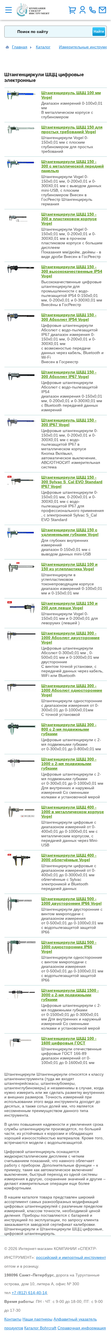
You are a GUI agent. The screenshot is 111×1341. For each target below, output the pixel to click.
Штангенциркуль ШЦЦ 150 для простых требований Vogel (71, 129)
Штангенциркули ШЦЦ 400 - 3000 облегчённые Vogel (68, 857)
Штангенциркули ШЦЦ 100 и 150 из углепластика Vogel (69, 566)
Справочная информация (81, 1328)
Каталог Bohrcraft (40, 1328)
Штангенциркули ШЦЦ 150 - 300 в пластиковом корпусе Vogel (69, 219)
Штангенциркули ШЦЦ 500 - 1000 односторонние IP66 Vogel (68, 947)
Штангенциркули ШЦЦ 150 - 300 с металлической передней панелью (72, 166)
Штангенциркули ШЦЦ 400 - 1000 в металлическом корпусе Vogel (72, 812)
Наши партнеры (37, 1319)
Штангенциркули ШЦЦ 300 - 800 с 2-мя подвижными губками (68, 729)
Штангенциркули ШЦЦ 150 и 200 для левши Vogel (69, 605)
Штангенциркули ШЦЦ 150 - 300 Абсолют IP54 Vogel (68, 317)
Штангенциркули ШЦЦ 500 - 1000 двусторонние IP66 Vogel (71, 901)
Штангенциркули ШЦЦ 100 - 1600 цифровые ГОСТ (68, 1040)
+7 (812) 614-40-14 (29, 1292)
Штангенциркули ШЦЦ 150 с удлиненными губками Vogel (69, 532)
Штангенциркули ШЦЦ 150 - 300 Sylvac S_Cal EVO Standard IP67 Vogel (71, 482)
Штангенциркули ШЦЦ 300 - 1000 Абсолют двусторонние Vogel (70, 637)
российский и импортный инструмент (71, 1257)
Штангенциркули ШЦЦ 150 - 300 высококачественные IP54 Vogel (71, 271)
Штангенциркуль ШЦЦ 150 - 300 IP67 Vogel (68, 422)
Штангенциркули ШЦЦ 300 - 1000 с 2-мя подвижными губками (68, 763)
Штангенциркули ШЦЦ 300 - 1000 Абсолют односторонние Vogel (71, 690)
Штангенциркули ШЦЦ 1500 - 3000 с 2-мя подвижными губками (70, 995)
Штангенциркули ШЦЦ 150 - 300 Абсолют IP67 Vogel (68, 374)
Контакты (12, 1319)
